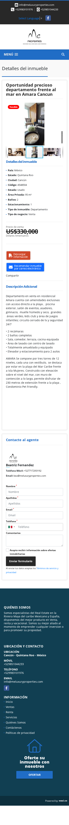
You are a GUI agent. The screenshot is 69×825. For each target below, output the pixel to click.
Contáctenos (14, 727)
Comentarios (13, 533)
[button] (60, 106)
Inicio (9, 702)
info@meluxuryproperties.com (23, 681)
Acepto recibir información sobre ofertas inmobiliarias (33, 552)
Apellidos (12, 498)
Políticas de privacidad (20, 733)
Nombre (11, 486)
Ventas (10, 707)
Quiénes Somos (16, 722)
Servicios (11, 717)
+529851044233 (49, 9)
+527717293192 (32, 470)
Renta (9, 712)
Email (10, 509)
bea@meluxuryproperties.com (30, 475)
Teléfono (11, 521)
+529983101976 (24, 9)
